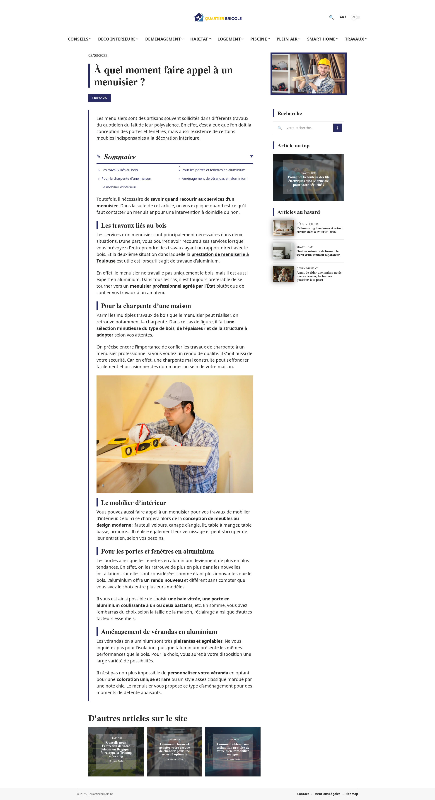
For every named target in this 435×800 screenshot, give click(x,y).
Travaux (99, 98)
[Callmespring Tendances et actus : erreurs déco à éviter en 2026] (283, 228)
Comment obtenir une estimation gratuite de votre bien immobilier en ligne (233, 749)
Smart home (308, 173)
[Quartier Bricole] (217, 17)
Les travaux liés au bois (120, 169)
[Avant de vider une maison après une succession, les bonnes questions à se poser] (283, 274)
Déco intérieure (308, 224)
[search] (331, 17)
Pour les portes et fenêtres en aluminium (213, 169)
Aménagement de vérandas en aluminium (214, 178)
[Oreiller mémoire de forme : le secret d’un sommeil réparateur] (283, 251)
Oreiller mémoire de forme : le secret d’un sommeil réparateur (318, 253)
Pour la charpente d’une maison (126, 178)
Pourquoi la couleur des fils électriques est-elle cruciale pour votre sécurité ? (308, 180)
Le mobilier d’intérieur (119, 187)
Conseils (174, 739)
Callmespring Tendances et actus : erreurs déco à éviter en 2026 (320, 230)
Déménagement (307, 268)
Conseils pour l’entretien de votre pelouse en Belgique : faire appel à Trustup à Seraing (116, 749)
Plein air (116, 738)
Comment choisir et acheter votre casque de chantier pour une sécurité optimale (174, 749)
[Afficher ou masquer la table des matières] (194, 156)
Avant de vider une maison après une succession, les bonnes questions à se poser (319, 276)
